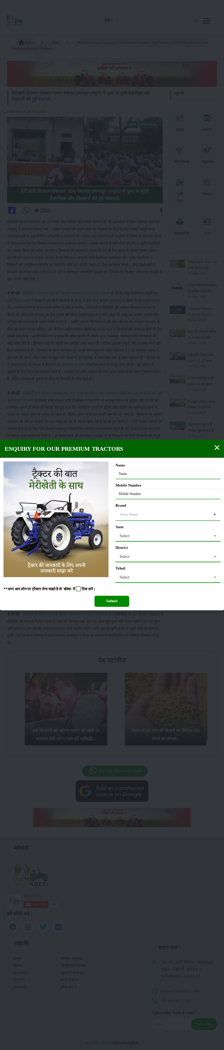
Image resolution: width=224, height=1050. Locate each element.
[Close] (217, 448)
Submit (112, 601)
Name (120, 465)
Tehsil (120, 568)
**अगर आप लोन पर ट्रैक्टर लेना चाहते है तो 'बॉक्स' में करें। (50, 589)
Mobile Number (128, 485)
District (122, 548)
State (120, 527)
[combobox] (168, 536)
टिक (85, 589)
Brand (121, 505)
